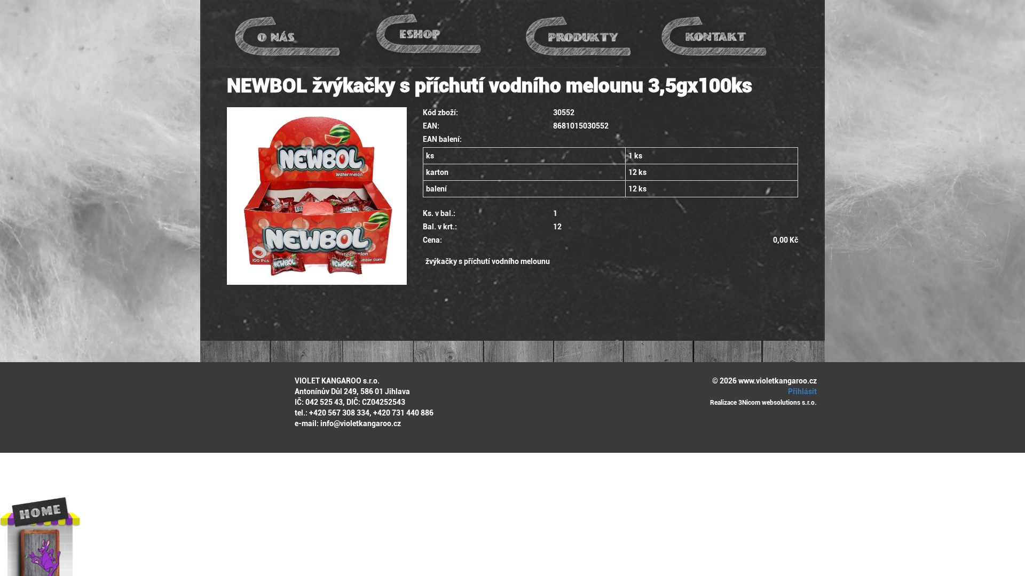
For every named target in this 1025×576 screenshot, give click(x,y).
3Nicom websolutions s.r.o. (777, 402)
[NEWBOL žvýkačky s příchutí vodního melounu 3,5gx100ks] (317, 196)
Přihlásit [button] (801, 391)
